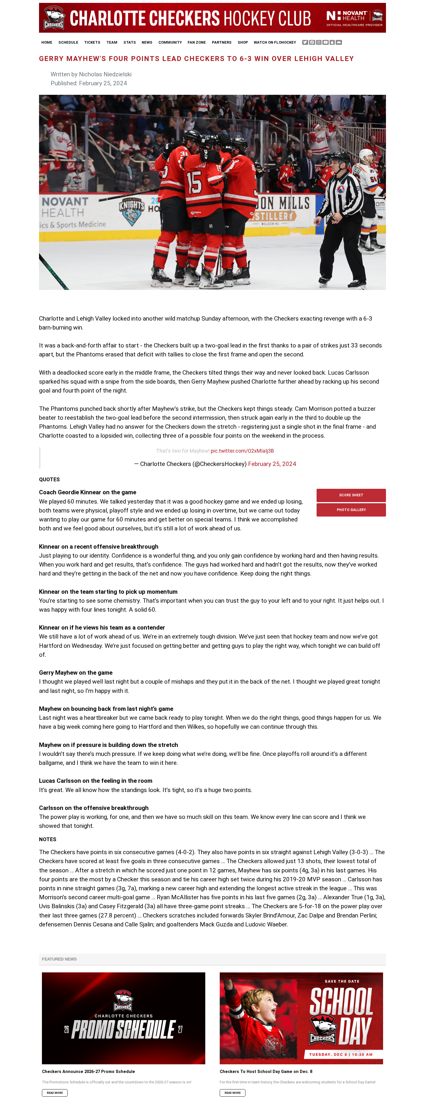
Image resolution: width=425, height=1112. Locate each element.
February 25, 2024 (272, 463)
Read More (55, 1092)
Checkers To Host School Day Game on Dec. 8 (266, 1071)
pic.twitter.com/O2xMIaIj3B (242, 451)
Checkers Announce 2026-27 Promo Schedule (88, 1071)
